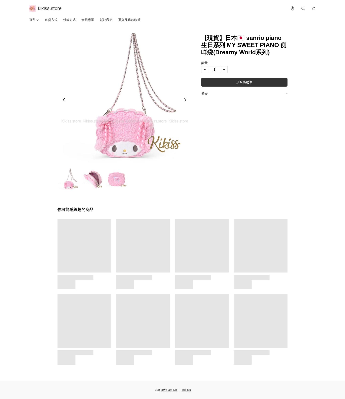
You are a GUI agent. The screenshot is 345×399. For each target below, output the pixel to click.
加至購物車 (244, 82)
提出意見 (186, 390)
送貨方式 (51, 20)
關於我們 (106, 20)
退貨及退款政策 (129, 20)
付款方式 (69, 20)
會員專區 (87, 20)
